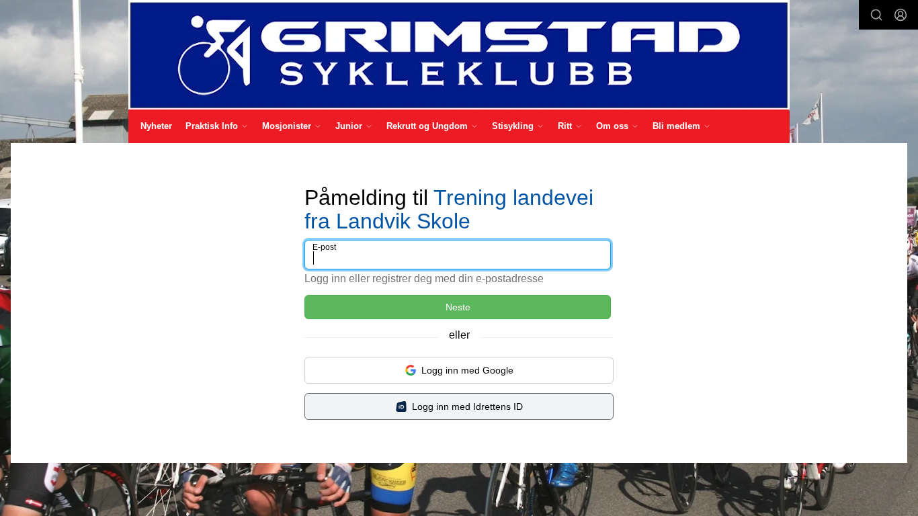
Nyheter (156, 126)
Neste (458, 307)
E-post (324, 247)
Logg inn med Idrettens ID (467, 406)
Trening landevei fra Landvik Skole (448, 209)
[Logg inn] (900, 15)
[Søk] (876, 15)
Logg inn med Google (467, 370)
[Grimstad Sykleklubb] (459, 55)
